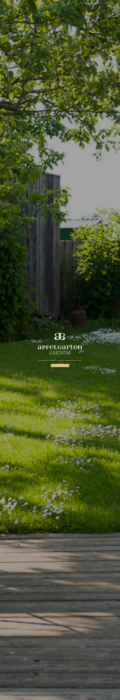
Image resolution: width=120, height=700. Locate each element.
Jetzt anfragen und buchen (60, 365)
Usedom (105, 3)
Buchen (90, 3)
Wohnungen (83, 3)
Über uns (112, 3)
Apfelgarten (97, 3)
